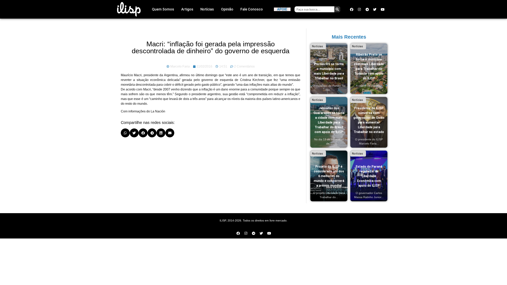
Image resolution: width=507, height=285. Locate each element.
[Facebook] (351, 9)
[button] (125, 132)
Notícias (207, 9)
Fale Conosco (251, 9)
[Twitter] (375, 9)
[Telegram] (367, 9)
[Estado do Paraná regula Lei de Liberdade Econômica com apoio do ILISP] (368, 176)
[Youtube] (382, 9)
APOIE (282, 9)
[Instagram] (359, 9)
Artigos (187, 9)
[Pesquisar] (337, 9)
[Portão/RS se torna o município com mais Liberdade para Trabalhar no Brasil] (328, 68)
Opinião (227, 9)
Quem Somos (163, 9)
